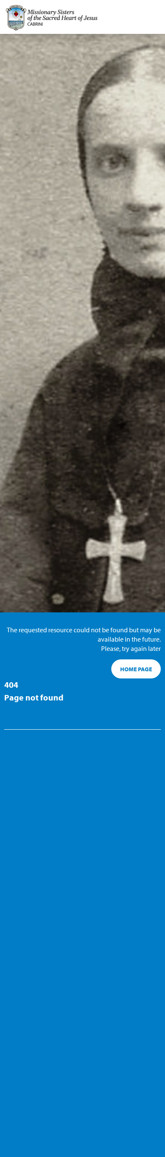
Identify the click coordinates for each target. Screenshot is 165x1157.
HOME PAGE (136, 669)
